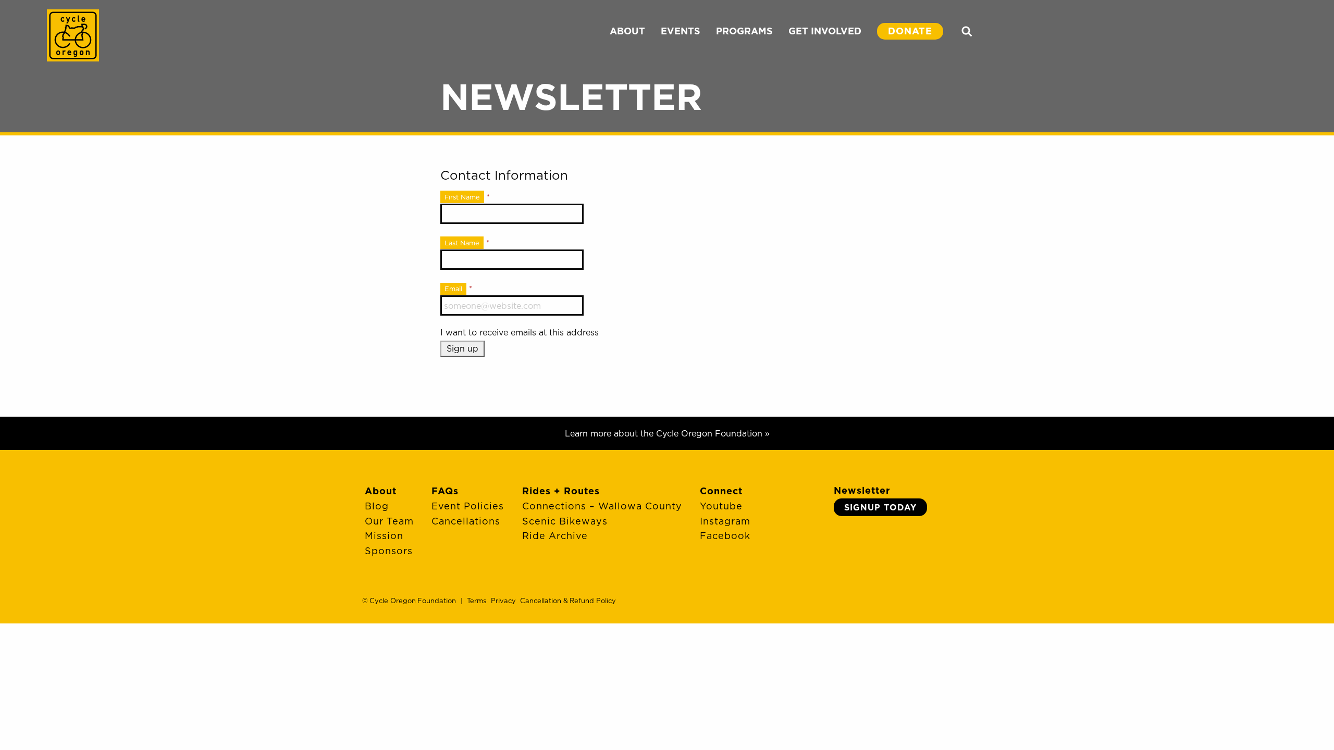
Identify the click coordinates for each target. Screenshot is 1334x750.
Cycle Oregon (73, 35)
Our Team (389, 521)
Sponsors (389, 550)
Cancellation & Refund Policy (567, 600)
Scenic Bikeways (565, 521)
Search (966, 31)
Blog (377, 505)
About (381, 490)
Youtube (721, 505)
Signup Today (880, 507)
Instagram (725, 521)
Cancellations (465, 521)
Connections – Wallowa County (602, 505)
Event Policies (467, 505)
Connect (721, 490)
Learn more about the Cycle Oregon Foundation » (667, 433)
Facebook (725, 535)
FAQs (445, 490)
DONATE (910, 31)
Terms (476, 600)
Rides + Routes (561, 490)
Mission (384, 535)
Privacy (503, 600)
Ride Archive (555, 535)
